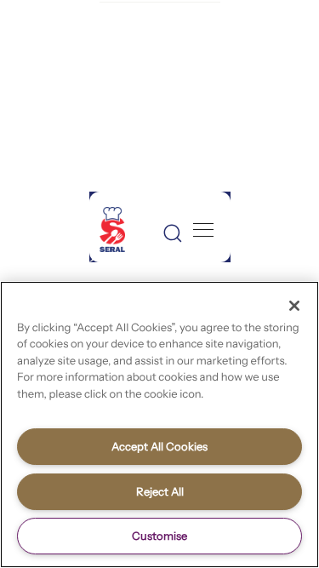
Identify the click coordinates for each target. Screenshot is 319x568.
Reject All (160, 491)
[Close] (294, 305)
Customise (159, 535)
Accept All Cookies (159, 446)
